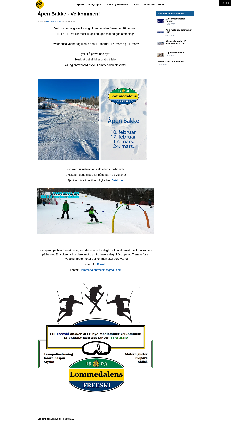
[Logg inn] (227, 3)
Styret (136, 4)
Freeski (102, 264)
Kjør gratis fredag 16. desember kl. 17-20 (176, 42)
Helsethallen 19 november (170, 61)
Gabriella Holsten (53, 21)
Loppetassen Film (174, 52)
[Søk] (222, 3)
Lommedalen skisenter (153, 4)
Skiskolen (117, 180)
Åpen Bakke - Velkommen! (68, 14)
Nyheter (80, 4)
